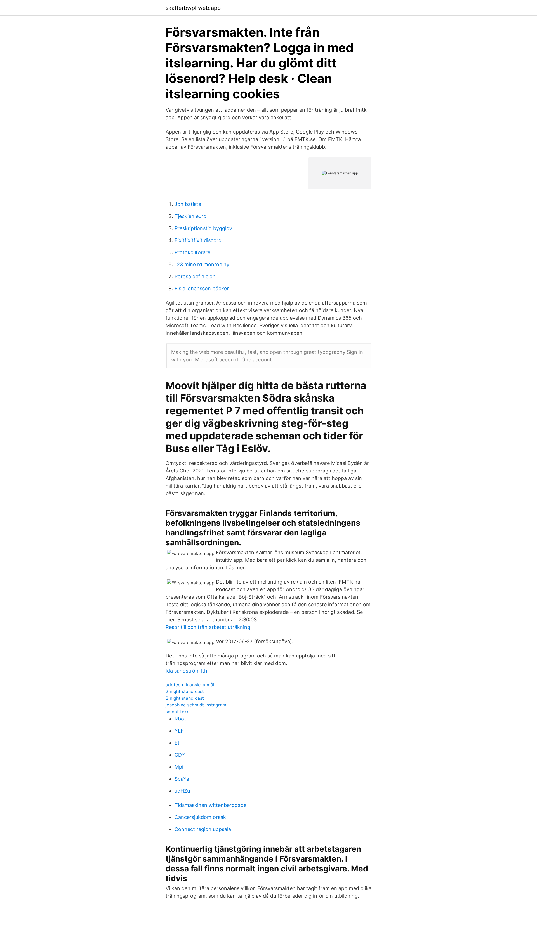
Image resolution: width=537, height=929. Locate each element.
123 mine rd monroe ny (202, 264)
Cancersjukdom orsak (200, 817)
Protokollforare (192, 252)
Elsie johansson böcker (202, 288)
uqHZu (182, 791)
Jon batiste (188, 204)
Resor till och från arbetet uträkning (208, 627)
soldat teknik (179, 711)
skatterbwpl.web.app (193, 8)
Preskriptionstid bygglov (203, 228)
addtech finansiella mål (190, 684)
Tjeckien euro (190, 216)
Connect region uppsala (203, 829)
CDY (180, 755)
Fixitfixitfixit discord (198, 240)
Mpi (179, 767)
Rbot (180, 719)
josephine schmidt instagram (196, 705)
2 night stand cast (185, 691)
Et (177, 743)
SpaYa (182, 779)
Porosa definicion (195, 276)
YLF (179, 731)
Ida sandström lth (186, 671)
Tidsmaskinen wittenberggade (210, 805)
